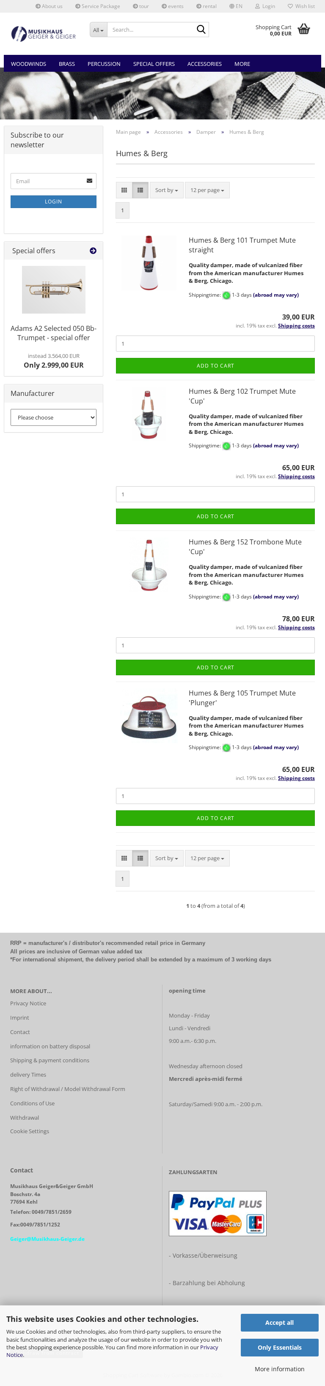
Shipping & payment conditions (49, 1060)
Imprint (19, 1017)
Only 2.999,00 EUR (54, 361)
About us (52, 6)
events (175, 6)
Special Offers (154, 64)
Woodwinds (28, 64)
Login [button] (267, 6)
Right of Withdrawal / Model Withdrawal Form (67, 1089)
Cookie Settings (29, 1131)
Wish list (304, 6)
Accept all (279, 1322)
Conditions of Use (32, 1103)
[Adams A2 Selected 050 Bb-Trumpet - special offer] (53, 290)
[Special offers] (93, 251)
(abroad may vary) (276, 294)
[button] (236, 6)
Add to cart (215, 365)
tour (143, 6)
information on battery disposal (50, 1046)
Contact (20, 1032)
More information (280, 1369)
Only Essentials (280, 1347)
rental (209, 6)
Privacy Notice (28, 1003)
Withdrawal (24, 1117)
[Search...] (201, 30)
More (242, 64)
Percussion (104, 64)
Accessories (204, 64)
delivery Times (28, 1074)
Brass (67, 64)
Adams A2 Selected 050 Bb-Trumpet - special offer (53, 333)
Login (53, 201)
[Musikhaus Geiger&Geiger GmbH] (43, 34)
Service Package (100, 6)
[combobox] (167, 190)
